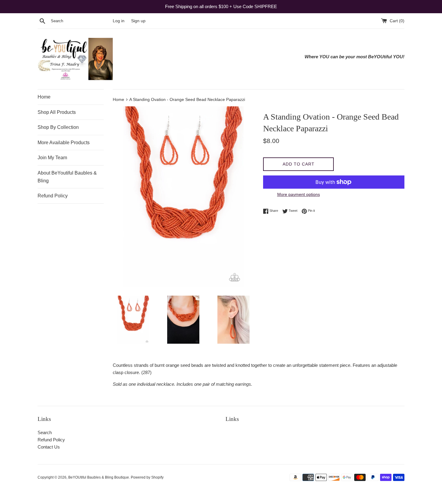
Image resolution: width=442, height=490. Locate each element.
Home (44, 96)
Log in (118, 21)
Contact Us (49, 446)
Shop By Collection (58, 127)
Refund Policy (53, 195)
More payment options (298, 194)
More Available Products (64, 142)
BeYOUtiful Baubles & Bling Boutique (98, 477)
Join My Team (52, 157)
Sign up (138, 21)
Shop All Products (57, 112)
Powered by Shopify (147, 477)
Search (45, 432)
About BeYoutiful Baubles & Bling (67, 176)
